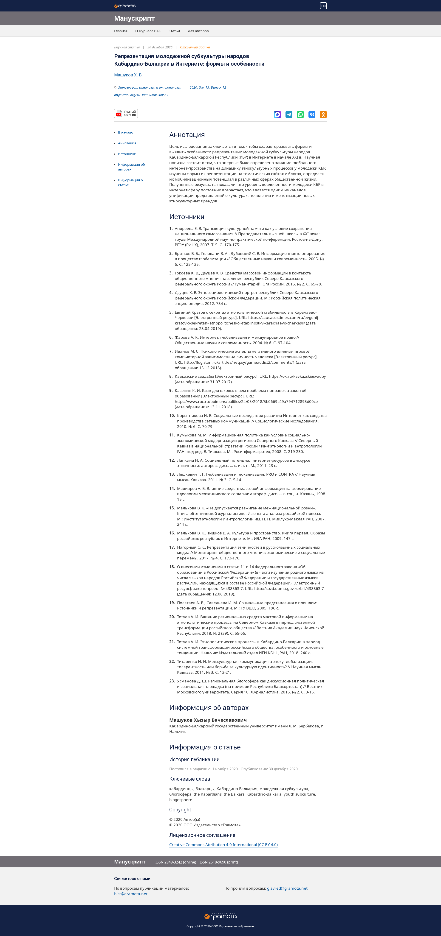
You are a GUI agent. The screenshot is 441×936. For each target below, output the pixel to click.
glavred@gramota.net (287, 888)
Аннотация (127, 143)
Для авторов (198, 30)
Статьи (174, 30)
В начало (125, 132)
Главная (120, 30)
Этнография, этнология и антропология (149, 87)
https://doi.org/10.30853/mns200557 (141, 95)
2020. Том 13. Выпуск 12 (208, 87)
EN (323, 5)
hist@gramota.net (130, 893)
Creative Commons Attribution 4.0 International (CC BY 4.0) (223, 844)
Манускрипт (134, 18)
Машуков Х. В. (128, 75)
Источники (127, 153)
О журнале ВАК (148, 30)
